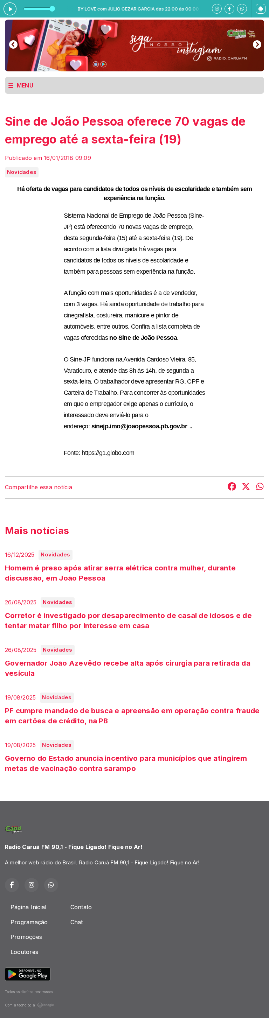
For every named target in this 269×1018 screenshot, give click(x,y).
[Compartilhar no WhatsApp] (260, 487)
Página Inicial (28, 907)
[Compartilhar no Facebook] (232, 487)
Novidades (21, 172)
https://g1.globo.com (108, 452)
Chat (76, 922)
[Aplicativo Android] (260, 9)
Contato (81, 907)
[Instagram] (217, 9)
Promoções (26, 936)
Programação (29, 922)
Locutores (24, 951)
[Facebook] (229, 9)
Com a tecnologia (20, 1005)
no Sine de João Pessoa (143, 337)
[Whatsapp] (242, 9)
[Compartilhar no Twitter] (246, 487)
